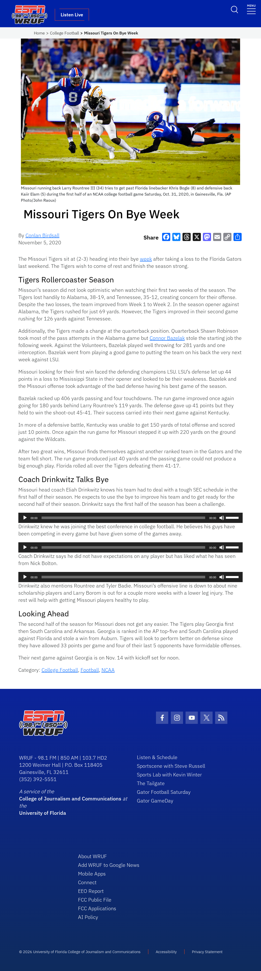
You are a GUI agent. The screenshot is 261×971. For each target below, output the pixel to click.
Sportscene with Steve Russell (171, 765)
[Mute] (221, 517)
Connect (87, 882)
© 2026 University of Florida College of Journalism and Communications (79, 951)
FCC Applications (97, 908)
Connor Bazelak (167, 337)
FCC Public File (94, 899)
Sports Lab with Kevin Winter (169, 774)
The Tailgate (151, 783)
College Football (64, 32)
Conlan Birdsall (42, 235)
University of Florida (42, 812)
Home (39, 32)
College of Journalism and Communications (70, 798)
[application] (130, 518)
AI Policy (88, 917)
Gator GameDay (155, 800)
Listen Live (72, 15)
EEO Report (91, 891)
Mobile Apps (92, 873)
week (146, 258)
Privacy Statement (207, 951)
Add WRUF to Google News (108, 864)
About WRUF (92, 856)
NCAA (108, 669)
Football (90, 669)
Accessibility (166, 951)
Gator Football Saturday (164, 791)
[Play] (25, 517)
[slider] (233, 517)
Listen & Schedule (157, 757)
